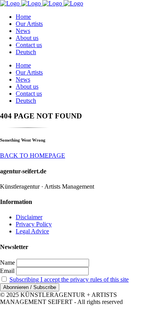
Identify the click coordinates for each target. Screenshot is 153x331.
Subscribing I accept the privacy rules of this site (69, 279)
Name (7, 262)
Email (7, 270)
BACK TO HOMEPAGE (32, 155)
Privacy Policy (34, 224)
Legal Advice (32, 231)
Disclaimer (29, 217)
